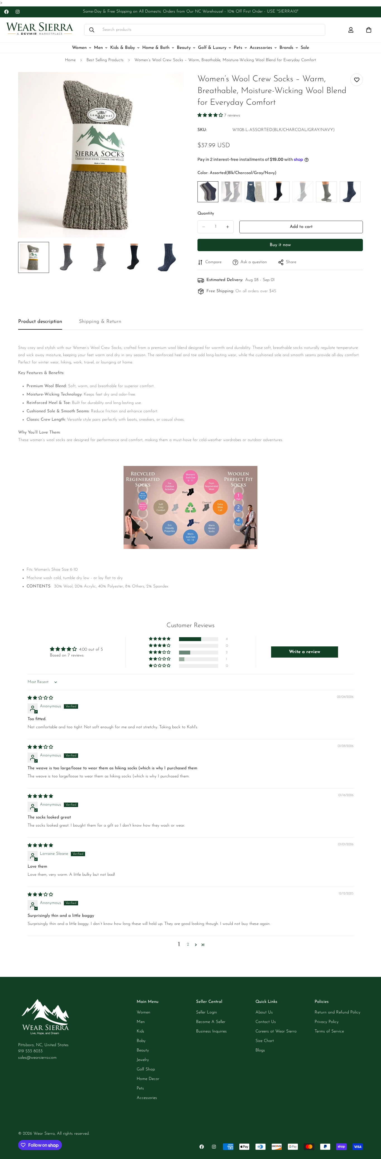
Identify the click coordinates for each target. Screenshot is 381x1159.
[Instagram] (17, 11)
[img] (40, 698)
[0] (368, 29)
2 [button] (188, 945)
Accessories (261, 47)
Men (98, 47)
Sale (305, 47)
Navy (350, 191)
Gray (326, 191)
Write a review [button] (304, 652)
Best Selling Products (105, 60)
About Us (264, 1012)
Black (279, 191)
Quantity (205, 213)
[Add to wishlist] (356, 79)
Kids (140, 1031)
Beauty (184, 47)
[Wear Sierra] (39, 30)
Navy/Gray (255, 191)
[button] (210, 115)
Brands (286, 47)
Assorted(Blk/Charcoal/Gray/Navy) (207, 191)
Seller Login (206, 1012)
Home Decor (148, 1079)
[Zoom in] (171, 84)
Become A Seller (210, 1022)
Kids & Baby (122, 47)
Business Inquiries (211, 1031)
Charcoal (302, 191)
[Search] (92, 30)
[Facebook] (6, 11)
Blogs (260, 1050)
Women (79, 47)
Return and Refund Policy (337, 1012)
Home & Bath (156, 47)
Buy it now (280, 245)
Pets (238, 47)
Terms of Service (329, 1031)
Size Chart (264, 1041)
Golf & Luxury (212, 47)
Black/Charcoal (231, 191)
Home (70, 60)
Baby (141, 1041)
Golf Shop (146, 1069)
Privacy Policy (327, 1022)
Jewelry (143, 1060)
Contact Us (265, 1022)
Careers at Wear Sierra (275, 1031)
